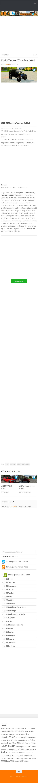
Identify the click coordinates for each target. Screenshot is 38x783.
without (3, 756)
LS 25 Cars (7, 596)
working (10, 755)
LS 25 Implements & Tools (14, 614)
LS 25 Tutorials (9, 642)
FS (13, 743)
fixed (5, 743)
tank (27, 749)
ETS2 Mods (5, 728)
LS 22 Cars (5, 55)
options (23, 746)
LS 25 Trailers (8, 593)
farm (9, 740)
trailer (4, 752)
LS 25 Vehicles (9, 603)
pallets (34, 746)
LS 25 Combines (9, 586)
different (33, 737)
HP (24, 743)
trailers (10, 753)
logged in (14, 506)
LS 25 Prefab (8, 632)
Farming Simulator (18, 740)
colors (17, 737)
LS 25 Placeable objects (13, 625)
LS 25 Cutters (8, 600)
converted (12, 464)
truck (13, 753)
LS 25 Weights (9, 635)
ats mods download (18, 728)
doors (18, 464)
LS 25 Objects (9, 617)
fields (32, 740)
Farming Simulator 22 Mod (26, 758)
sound (15, 750)
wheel (31, 753)
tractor (32, 749)
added (23, 733)
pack (29, 746)
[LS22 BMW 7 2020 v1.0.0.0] (10, 479)
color (7, 464)
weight (27, 753)
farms (28, 740)
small (11, 749)
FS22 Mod (17, 734)
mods (18, 746)
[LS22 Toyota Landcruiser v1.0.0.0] (28, 479)
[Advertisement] (19, 33)
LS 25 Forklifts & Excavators (14, 607)
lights (31, 743)
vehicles (22, 753)
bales (28, 734)
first (2, 743)
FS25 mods (12, 758)
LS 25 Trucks (8, 589)
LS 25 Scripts (8, 639)
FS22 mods (31, 728)
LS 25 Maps (7, 579)
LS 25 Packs (8, 628)
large (27, 743)
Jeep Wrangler (25, 464)
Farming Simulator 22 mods (11, 731)
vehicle (17, 753)
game (20, 742)
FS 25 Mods (14, 761)
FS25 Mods (5, 761)
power (3, 750)
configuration (25, 737)
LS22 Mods (6, 64)
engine (3, 740)
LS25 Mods (23, 761)
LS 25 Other (8, 621)
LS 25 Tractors (9, 582)
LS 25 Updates (9, 646)
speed (21, 749)
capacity (4, 737)
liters (34, 743)
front (9, 743)
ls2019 (12, 746)
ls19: (5, 746)
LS (2, 746)
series (7, 750)
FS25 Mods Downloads (24, 755)
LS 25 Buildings (9, 610)
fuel (15, 743)
